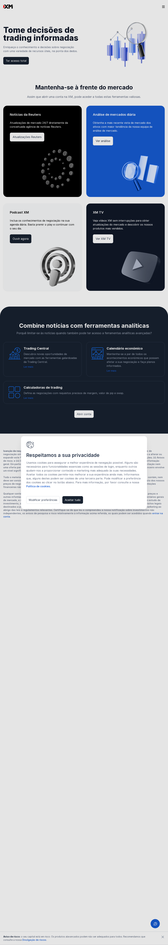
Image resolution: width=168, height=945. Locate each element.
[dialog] (84, 472)
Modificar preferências (43, 500)
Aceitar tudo (73, 500)
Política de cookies (38, 486)
